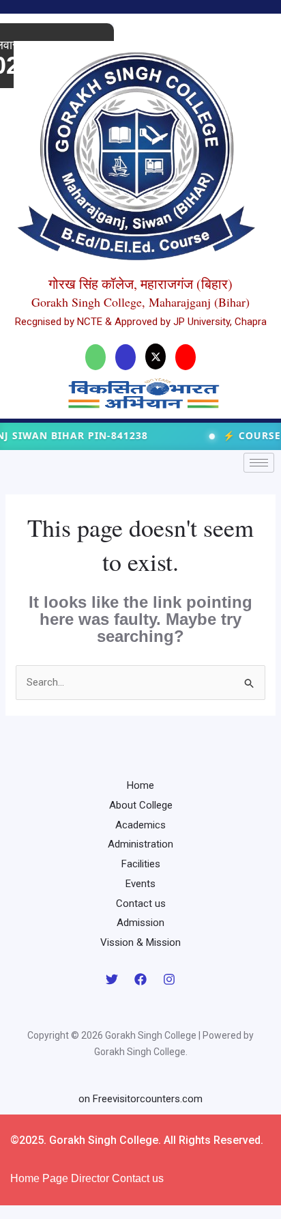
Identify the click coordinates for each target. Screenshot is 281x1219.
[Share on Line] (185, 357)
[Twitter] (112, 979)
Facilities (140, 864)
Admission (140, 922)
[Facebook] (140, 979)
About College (141, 805)
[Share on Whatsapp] (95, 357)
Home (140, 785)
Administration (140, 844)
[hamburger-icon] (258, 463)
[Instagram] (169, 979)
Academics (140, 825)
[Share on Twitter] (155, 356)
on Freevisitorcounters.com (140, 1099)
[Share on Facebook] (125, 357)
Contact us (141, 903)
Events (140, 884)
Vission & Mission (140, 942)
